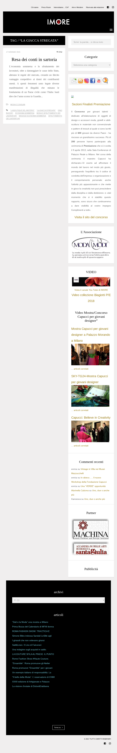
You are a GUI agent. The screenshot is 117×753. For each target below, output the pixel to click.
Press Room (46, 7)
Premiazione (102, 104)
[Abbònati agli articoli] (80, 82)
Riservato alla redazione (95, 7)
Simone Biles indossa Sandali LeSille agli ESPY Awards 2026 (31, 636)
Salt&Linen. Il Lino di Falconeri (26, 645)
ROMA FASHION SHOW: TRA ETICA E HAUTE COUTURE (31, 632)
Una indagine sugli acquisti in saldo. (29, 649)
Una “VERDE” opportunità (93, 486)
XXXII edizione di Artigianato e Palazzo (31, 681)
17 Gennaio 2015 (13, 52)
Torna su (57, 727)
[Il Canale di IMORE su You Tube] (99, 82)
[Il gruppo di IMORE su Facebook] (92, 82)
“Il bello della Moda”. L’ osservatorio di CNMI (33, 677)
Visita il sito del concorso (91, 217)
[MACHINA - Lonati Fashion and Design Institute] (90, 539)
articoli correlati (81, 369)
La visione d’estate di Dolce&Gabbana (30, 686)
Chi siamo (34, 7)
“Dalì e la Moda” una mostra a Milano (30, 622)
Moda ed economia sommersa (32, 116)
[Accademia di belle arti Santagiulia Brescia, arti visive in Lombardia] (90, 555)
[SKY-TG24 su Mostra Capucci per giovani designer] (90, 406)
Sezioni (77, 104)
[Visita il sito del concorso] (72, 97)
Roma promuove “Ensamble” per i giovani (32, 668)
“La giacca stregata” (46, 110)
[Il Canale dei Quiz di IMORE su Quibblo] (105, 82)
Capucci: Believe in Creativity (90, 417)
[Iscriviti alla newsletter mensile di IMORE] (74, 82)
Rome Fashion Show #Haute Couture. (30, 658)
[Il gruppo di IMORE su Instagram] (86, 82)
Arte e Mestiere (77, 7)
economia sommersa (24, 113)
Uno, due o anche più (94, 499)
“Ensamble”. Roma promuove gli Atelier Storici (31, 664)
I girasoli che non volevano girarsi (28, 640)
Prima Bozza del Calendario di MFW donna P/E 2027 (33, 627)
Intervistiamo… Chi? (61, 7)
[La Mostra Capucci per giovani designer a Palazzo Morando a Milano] (90, 364)
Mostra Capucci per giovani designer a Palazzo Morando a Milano (90, 334)
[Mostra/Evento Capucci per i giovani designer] (90, 441)
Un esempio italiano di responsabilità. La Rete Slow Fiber (31, 673)
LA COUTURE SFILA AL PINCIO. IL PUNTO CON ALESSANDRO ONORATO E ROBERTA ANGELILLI (33, 655)
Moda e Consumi (17, 104)
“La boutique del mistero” (22, 110)
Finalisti (88, 104)
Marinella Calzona (80, 490)
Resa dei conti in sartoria (34, 59)
